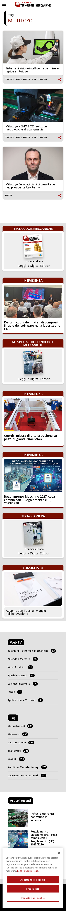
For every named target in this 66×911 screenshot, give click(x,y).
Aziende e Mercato (22, 659)
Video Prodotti (20, 667)
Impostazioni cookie (33, 897)
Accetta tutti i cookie (32, 879)
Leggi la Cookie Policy (28, 870)
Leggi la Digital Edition (34, 265)
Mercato (18, 734)
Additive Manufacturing (27, 767)
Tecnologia (12, 79)
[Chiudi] (59, 853)
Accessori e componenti (27, 775)
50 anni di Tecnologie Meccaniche (31, 650)
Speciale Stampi (21, 675)
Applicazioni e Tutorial (24, 700)
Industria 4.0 (20, 726)
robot (16, 759)
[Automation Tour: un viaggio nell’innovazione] (33, 589)
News (8, 195)
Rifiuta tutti (33, 888)
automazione (21, 742)
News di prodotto (35, 79)
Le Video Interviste (22, 683)
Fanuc (14, 691)
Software (18, 750)
